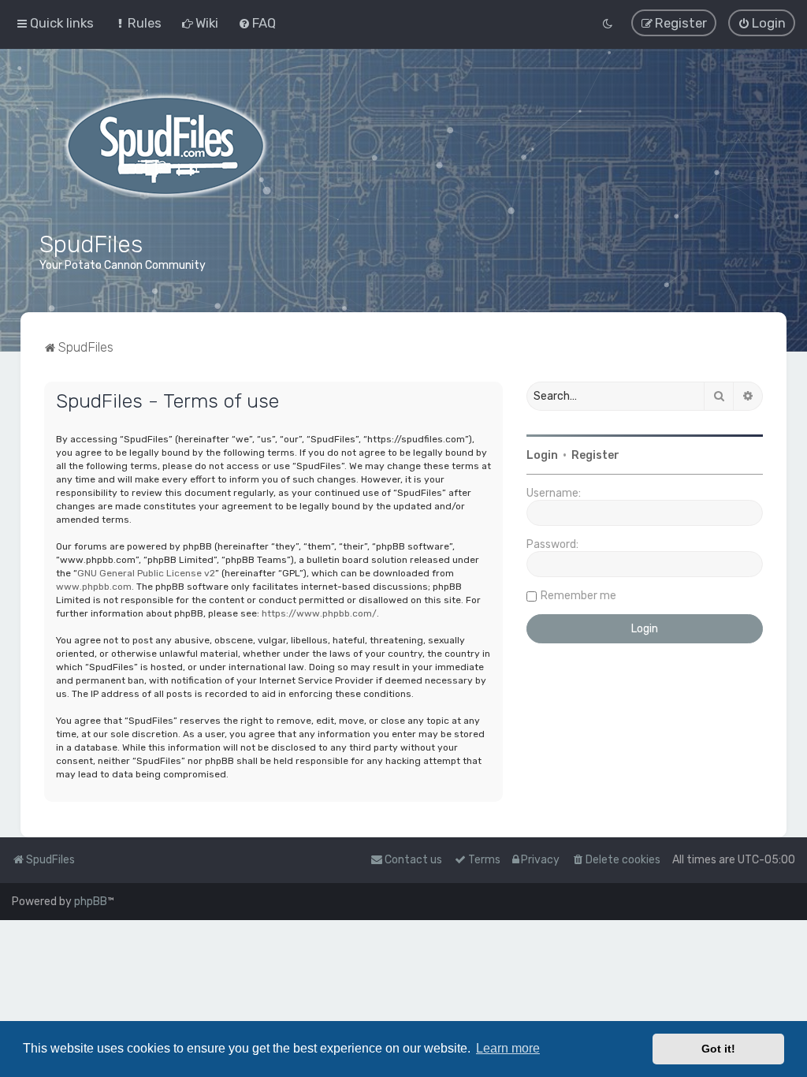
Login (542, 455)
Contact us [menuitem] (413, 859)
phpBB (90, 901)
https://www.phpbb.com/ (319, 613)
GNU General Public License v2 (146, 573)
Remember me (578, 595)
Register (595, 455)
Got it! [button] (718, 1048)
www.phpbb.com (94, 586)
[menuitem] (137, 23)
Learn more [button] (508, 1048)
